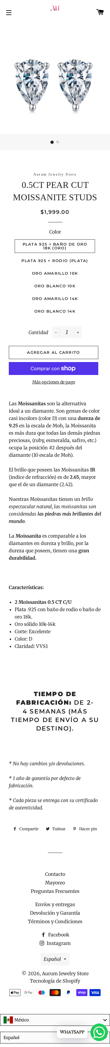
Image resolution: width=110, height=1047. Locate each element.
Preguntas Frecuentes (55, 891)
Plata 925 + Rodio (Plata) (54, 260)
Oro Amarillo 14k (55, 298)
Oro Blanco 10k (54, 286)
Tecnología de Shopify (55, 981)
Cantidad (38, 332)
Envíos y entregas (55, 904)
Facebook (58, 935)
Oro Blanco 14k (54, 311)
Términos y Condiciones (55, 921)
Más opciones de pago (53, 382)
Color (55, 232)
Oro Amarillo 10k (55, 273)
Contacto (55, 874)
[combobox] (55, 1020)
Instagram (58, 943)
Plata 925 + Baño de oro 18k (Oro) (55, 246)
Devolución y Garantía (55, 913)
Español (52, 959)
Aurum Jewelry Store (65, 973)
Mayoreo (55, 883)
